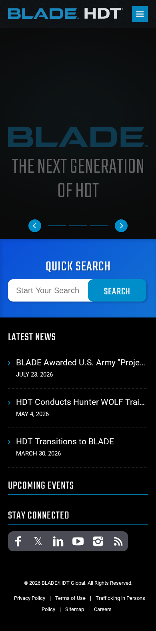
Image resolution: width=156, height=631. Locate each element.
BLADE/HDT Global (66, 13)
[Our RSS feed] (118, 541)
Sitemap (74, 609)
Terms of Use (70, 598)
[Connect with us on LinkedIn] (58, 541)
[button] (35, 226)
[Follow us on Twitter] (38, 541)
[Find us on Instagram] (98, 541)
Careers (103, 609)
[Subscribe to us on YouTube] (78, 541)
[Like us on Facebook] (18, 541)
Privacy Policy (29, 598)
